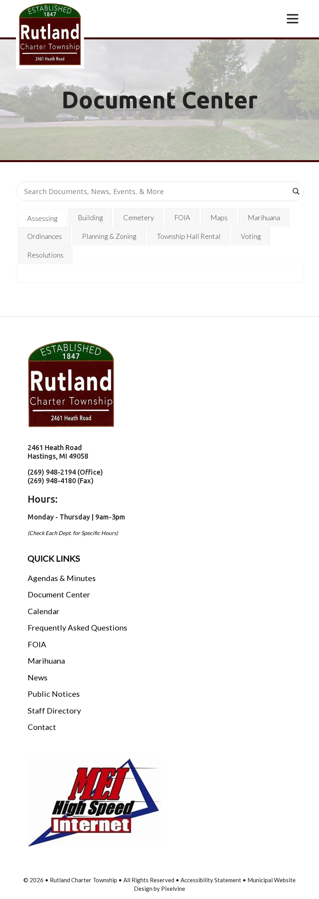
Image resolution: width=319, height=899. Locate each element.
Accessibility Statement (211, 879)
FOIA (37, 644)
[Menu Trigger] (292, 18)
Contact (42, 726)
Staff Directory (54, 710)
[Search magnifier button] (296, 191)
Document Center (59, 594)
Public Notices (54, 693)
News (37, 677)
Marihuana (46, 660)
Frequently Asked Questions (77, 627)
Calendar (44, 611)
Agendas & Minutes (62, 578)
